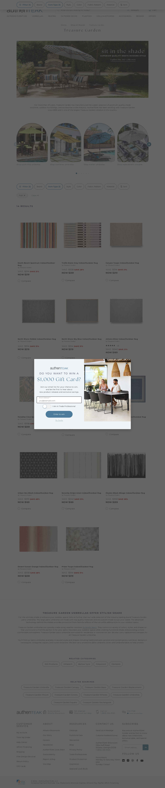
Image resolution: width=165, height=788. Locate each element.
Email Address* (44, 398)
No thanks (59, 420)
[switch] (47, 406)
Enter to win (59, 414)
